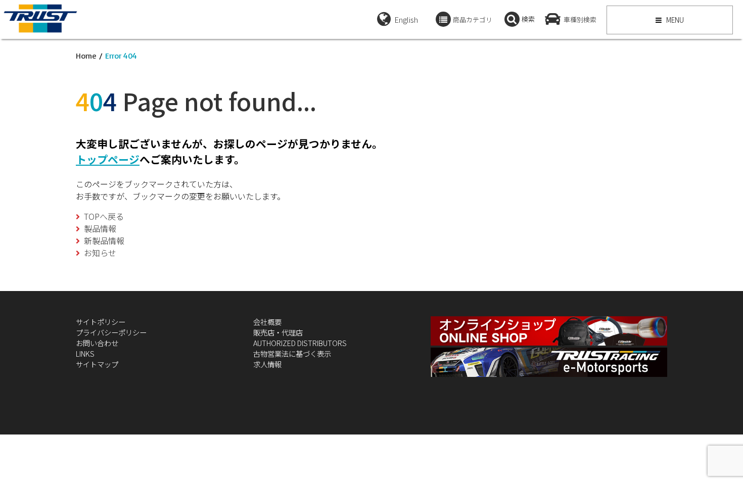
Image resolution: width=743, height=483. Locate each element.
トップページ (108, 159)
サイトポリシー (100, 321)
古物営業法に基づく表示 (292, 353)
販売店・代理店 (278, 332)
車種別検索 (580, 19)
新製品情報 (104, 240)
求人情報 (267, 364)
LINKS (85, 353)
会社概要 (267, 321)
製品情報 (100, 228)
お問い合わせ (97, 342)
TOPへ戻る (104, 216)
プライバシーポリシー (111, 332)
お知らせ (100, 253)
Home (86, 56)
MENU (674, 20)
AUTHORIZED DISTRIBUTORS (300, 342)
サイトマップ (97, 364)
